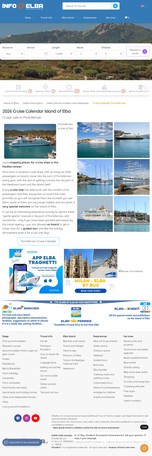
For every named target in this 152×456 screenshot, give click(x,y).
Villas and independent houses (19, 397)
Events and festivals (104, 397)
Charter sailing (131, 367)
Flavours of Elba (72, 355)
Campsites (8, 377)
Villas (5, 401)
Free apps (129, 391)
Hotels (6, 358)
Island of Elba (11, 103)
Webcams (68, 368)
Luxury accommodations (16, 406)
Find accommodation (14, 341)
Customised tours (103, 382)
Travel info (46, 17)
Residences (8, 363)
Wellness (98, 355)
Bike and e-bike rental (136, 372)
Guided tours (100, 360)
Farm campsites (11, 382)
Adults (80, 47)
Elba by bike (100, 369)
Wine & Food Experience (106, 387)
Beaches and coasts (74, 341)
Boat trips (98, 364)
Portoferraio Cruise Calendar (38, 241)
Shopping (129, 376)
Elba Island (68, 17)
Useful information (33, 103)
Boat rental (130, 362)
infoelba (56, 447)
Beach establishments (136, 357)
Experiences (90, 17)
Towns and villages (73, 345)
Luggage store (48, 362)
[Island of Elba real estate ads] (131, 271)
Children (105, 47)
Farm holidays (10, 373)
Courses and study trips (136, 381)
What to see (69, 350)
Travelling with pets (134, 386)
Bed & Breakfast (11, 368)
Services (110, 17)
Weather (128, 395)
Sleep (28, 17)
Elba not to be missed (105, 341)
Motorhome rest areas (14, 387)
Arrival (30, 47)
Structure (7, 47)
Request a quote (135, 51)
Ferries (44, 341)
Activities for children (104, 392)
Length (56, 47)
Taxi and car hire (49, 392)
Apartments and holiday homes (19, 392)
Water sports (100, 345)
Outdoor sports (101, 350)
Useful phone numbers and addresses (68, 103)
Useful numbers (132, 400)
